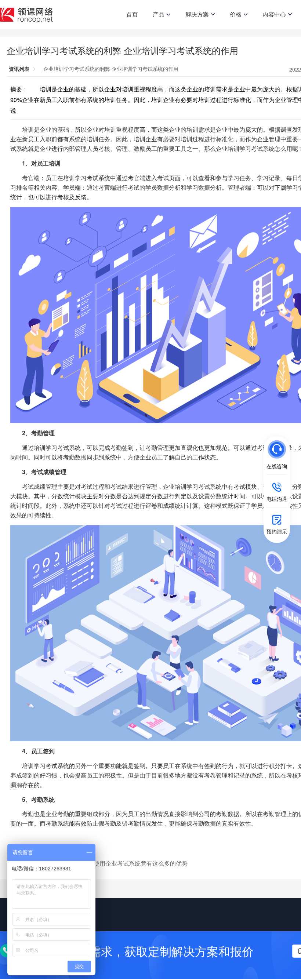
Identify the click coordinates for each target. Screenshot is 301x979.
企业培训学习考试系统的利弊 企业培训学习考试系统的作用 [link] (110, 68)
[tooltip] (218, 456)
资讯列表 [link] (19, 68)
